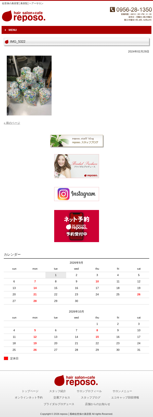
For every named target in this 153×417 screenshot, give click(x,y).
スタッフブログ (90, 397)
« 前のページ (12, 122)
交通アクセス (61, 397)
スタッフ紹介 (57, 391)
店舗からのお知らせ (97, 404)
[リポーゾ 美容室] (76, 194)
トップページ (30, 391)
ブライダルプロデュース (59, 404)
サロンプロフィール (89, 391)
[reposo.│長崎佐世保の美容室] (24, 20)
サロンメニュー (122, 391)
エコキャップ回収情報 (125, 397)
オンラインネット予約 (29, 397)
